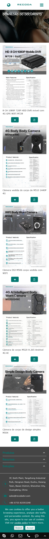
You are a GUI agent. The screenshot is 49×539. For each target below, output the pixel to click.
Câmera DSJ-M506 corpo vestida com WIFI (22, 271)
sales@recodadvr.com (19, 496)
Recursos (13, 13)
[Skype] (4, 535)
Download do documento (31, 13)
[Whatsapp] (12, 535)
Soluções (8, 466)
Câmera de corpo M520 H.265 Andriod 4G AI (23, 351)
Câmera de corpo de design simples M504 (22, 431)
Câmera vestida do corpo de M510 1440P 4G (24, 192)
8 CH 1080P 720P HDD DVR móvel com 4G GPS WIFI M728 (23, 112)
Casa (5, 13)
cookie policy (21, 523)
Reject (18, 528)
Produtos (8, 452)
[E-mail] (20, 535)
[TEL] (29, 535)
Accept (30, 528)
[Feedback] (37, 535)
